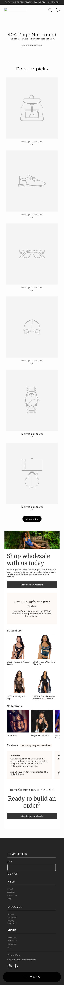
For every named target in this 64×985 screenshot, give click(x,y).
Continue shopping (32, 45)
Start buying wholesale (32, 585)
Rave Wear (12, 917)
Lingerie (11, 914)
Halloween (12, 941)
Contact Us (12, 895)
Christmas (11, 944)
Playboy (10, 921)
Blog (9, 899)
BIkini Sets (12, 938)
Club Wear (11, 924)
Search (10, 889)
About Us (11, 892)
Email (9, 861)
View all (32, 519)
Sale (9, 947)
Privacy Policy (14, 955)
